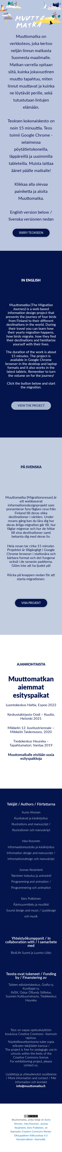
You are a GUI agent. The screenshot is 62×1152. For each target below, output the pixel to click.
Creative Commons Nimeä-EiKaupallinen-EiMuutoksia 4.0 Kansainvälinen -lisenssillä (33, 1135)
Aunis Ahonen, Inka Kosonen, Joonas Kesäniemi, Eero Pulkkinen (32, 1123)
